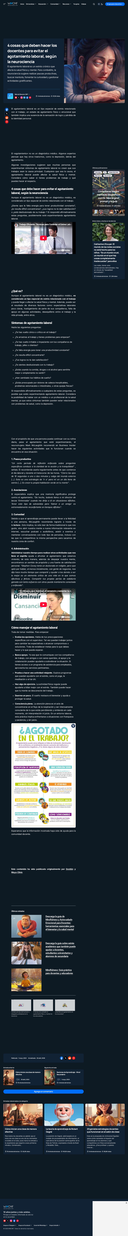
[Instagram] (11, 1220)
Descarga (98, 172)
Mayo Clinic (17, 872)
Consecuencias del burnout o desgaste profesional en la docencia (20, 1014)
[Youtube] (4, 1220)
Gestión (69, 869)
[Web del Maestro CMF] (10, 96)
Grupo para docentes (114, 4)
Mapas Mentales (113, 172)
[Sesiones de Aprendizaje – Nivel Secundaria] (49, 1077)
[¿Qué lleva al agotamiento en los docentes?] (65, 1005)
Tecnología (107, 175)
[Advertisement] (64, 22)
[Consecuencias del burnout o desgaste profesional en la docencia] (21, 1005)
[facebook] (27, 97)
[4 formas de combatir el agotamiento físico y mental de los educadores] (43, 1005)
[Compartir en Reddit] (7, 118)
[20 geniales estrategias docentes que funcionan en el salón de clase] (105, 1115)
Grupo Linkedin (53, 1225)
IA (105, 172)
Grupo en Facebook (24, 1225)
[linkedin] (24, 97)
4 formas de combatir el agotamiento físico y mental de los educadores (42, 1014)
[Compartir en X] (7, 114)
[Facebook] (14, 1220)
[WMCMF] (17, 1220)
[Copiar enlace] (7, 122)
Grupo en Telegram (9, 1225)
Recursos (98, 175)
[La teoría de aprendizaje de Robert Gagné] (64, 1115)
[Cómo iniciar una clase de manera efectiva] (8, 1077)
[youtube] (15, 97)
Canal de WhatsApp (40, 1225)
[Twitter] (7, 1220)
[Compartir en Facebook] (7, 110)
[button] (4, 4)
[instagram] (21, 97)
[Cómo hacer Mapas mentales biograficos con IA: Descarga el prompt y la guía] (108, 193)
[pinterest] (30, 97)
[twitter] (18, 97)
